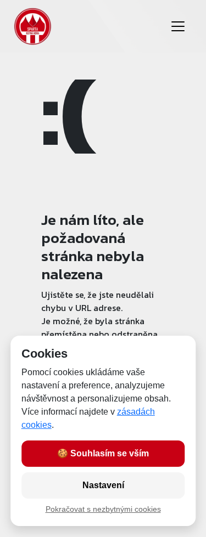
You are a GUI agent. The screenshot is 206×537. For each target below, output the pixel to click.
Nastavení (103, 485)
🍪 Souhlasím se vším (103, 453)
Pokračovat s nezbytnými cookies (103, 509)
